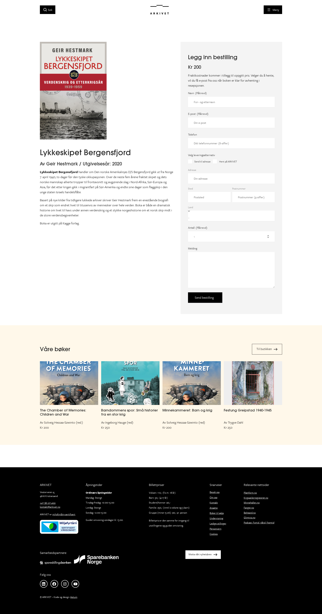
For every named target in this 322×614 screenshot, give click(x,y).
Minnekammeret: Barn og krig (187, 410)
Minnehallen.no (252, 502)
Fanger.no (249, 507)
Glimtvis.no (249, 517)
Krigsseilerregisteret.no (256, 498)
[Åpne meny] (273, 9)
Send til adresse (202, 161)
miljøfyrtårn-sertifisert (63, 514)
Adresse (192, 170)
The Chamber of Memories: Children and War (63, 412)
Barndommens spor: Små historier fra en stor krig (129, 412)
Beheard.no (250, 512)
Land (190, 207)
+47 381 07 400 (48, 503)
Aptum (73, 597)
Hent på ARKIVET (228, 161)
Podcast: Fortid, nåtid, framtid (259, 522)
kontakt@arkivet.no (50, 507)
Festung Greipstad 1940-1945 (248, 410)
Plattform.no (250, 493)
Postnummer (239, 188)
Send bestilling (204, 297)
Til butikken (264, 348)
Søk (50, 10)
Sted (190, 188)
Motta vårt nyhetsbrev (200, 554)
